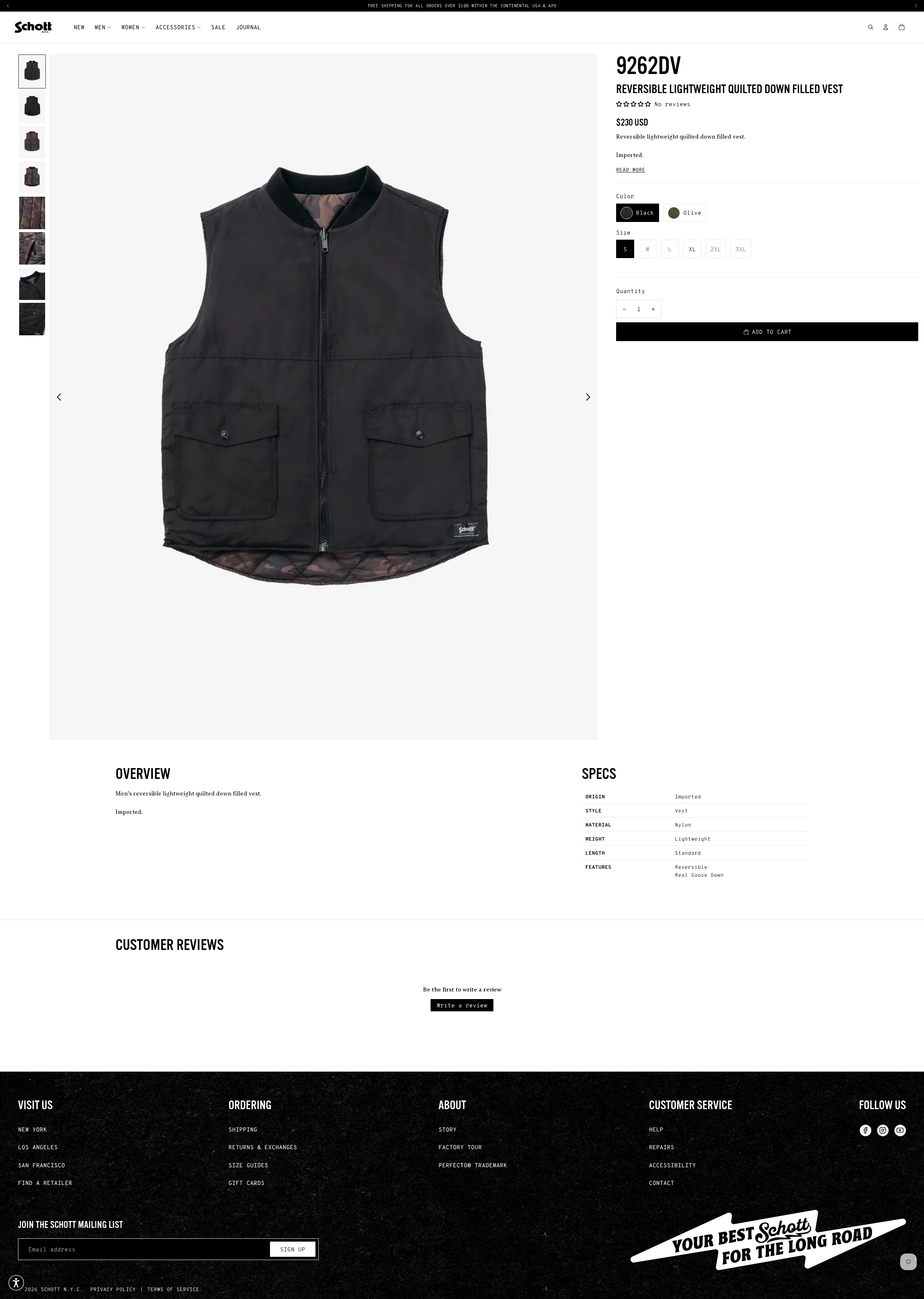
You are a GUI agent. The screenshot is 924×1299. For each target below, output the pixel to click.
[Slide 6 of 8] (32, 248)
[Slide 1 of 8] (32, 71)
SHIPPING (242, 1129)
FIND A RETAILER (45, 1182)
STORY (448, 1129)
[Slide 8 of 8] (32, 319)
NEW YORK (32, 1129)
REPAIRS (661, 1146)
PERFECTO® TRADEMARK (473, 1164)
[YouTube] (900, 1130)
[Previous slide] (57, 397)
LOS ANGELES (38, 1146)
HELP (656, 1129)
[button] (635, 104)
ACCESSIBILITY (672, 1164)
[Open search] (871, 27)
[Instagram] (883, 1130)
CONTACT (661, 1182)
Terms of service (173, 1289)
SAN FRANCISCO (41, 1164)
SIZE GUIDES (248, 1164)
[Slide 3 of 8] (32, 142)
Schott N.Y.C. (62, 1289)
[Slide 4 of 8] (32, 177)
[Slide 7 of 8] (32, 283)
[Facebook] (865, 1130)
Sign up (292, 1249)
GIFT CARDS (246, 1182)
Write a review (462, 1005)
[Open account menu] (886, 27)
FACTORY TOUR (460, 1146)
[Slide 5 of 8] (32, 213)
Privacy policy (113, 1289)
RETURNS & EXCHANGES (262, 1146)
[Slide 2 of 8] (32, 107)
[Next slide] (590, 397)
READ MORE (630, 169)
